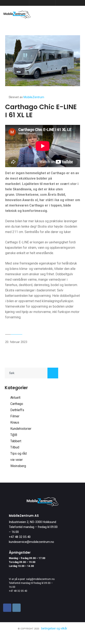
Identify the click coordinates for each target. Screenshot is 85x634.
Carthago (16, 404)
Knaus (14, 422)
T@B (13, 435)
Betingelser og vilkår (54, 628)
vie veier (16, 460)
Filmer (14, 416)
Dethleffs (17, 410)
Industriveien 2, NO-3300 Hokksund (32, 522)
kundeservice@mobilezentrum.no (31, 542)
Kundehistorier (20, 429)
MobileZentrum (34, 97)
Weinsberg (18, 466)
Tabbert (15, 441)
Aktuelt (15, 398)
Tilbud (14, 447)
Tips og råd (18, 453)
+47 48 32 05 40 (20, 537)
